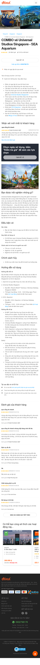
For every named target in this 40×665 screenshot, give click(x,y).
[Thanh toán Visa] (4, 592)
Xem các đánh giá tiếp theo (20, 515)
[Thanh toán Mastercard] (11, 592)
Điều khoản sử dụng (6, 608)
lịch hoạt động (12, 294)
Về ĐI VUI (3, 601)
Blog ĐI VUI (4, 603)
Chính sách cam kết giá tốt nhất (29, 603)
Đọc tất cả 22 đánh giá (8, 140)
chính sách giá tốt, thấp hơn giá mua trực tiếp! (23, 387)
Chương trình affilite (6, 610)
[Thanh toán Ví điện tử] (24, 592)
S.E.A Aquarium (16, 107)
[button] (4, 176)
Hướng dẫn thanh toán (27, 606)
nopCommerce (23, 653)
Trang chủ (5, 34)
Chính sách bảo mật (6, 606)
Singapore (12, 34)
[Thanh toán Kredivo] (33, 592)
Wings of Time (13, 115)
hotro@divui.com (19, 630)
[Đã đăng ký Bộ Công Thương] (20, 649)
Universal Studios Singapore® (19, 95)
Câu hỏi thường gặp (26, 601)
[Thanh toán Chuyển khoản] (18, 592)
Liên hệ (3, 613)
